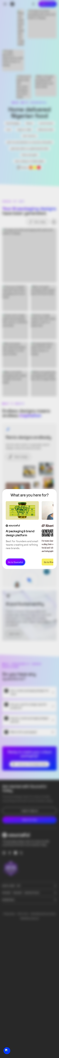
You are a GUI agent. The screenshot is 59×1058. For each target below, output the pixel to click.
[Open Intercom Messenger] (6, 1050)
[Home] (12, 4)
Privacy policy (9, 914)
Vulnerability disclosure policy (43, 914)
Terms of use (22, 914)
